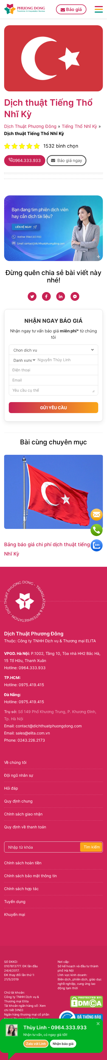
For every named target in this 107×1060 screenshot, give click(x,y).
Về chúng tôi (15, 762)
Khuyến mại (14, 914)
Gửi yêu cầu (53, 407)
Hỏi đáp (11, 788)
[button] (66, 160)
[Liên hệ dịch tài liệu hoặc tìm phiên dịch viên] (53, 228)
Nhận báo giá (63, 1044)
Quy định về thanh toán (25, 827)
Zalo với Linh (36, 1044)
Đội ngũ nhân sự (18, 775)
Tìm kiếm (92, 847)
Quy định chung (18, 801)
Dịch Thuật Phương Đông (30, 126)
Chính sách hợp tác (21, 888)
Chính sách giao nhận (23, 814)
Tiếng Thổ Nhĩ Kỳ (79, 126)
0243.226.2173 (31, 740)
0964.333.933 (32, 667)
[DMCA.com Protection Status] (86, 1001)
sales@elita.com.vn (33, 733)
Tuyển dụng (15, 901)
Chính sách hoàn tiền (22, 862)
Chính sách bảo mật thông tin (30, 875)
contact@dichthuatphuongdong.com (49, 726)
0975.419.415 (31, 684)
